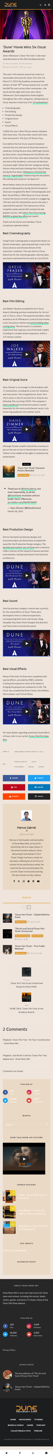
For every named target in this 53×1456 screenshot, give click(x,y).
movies (31, 767)
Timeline (38, 1431)
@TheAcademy (28, 488)
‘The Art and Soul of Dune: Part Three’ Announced (30, 929)
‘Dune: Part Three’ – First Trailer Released (30, 947)
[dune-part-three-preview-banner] (7, 918)
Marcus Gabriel (11, 64)
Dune (34, 761)
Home (13, 1419)
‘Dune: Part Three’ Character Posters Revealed (31, 469)
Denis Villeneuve (21, 761)
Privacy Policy (9, 1350)
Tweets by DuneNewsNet (14, 1250)
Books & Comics (22, 936)
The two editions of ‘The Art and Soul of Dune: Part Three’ (30, 1374)
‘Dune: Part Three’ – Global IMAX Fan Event (32, 915)
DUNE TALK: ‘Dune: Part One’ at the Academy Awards (26, 1008)
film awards (19, 767)
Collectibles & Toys (21, 1431)
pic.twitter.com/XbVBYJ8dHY (22, 502)
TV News (38, 1419)
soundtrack (11, 404)
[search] (47, 1124)
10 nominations (40, 102)
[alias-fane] (7, 949)
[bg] (9, 472)
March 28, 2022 (15, 511)
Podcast (40, 1425)
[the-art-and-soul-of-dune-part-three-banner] (7, 933)
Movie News (27, 64)
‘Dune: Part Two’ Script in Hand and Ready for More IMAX (26, 983)
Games (30, 1425)
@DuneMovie (14, 495)
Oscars (41, 767)
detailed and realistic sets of (18, 547)
